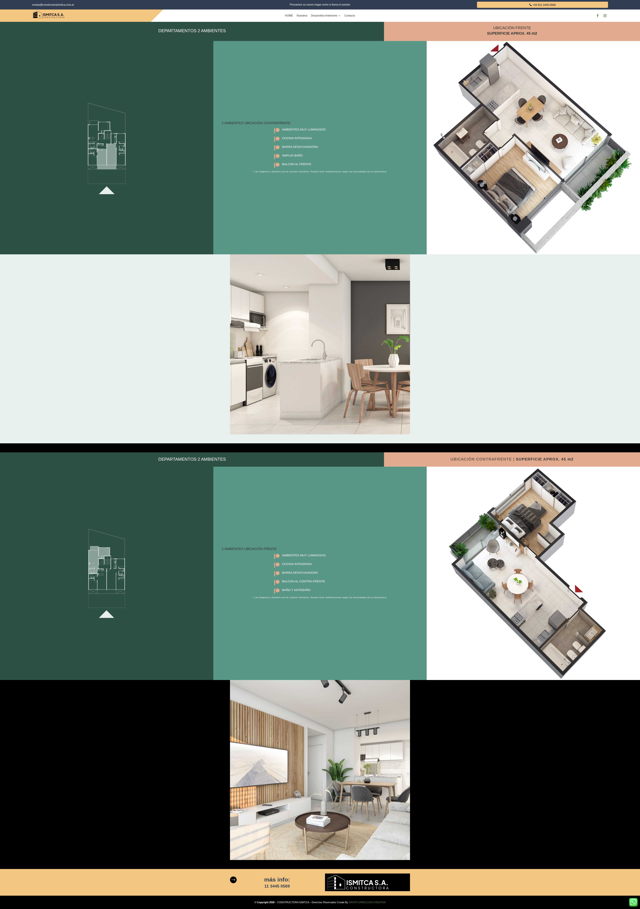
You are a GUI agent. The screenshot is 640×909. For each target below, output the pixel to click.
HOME (289, 15)
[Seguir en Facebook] (598, 16)
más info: (277, 879)
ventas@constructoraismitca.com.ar (53, 4)
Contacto (349, 15)
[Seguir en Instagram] (605, 16)
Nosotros (302, 15)
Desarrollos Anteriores (324, 15)
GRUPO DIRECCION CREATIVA (367, 902)
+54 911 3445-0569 (544, 5)
